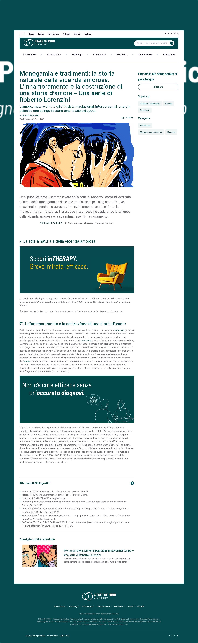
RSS (126, 624)
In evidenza (53, 34)
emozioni (119, 330)
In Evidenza (145, 125)
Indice (41, 34)
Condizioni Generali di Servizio (94, 624)
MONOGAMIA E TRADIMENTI (51, 223)
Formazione (169, 54)
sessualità (86, 340)
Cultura (130, 606)
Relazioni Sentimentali (150, 103)
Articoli (66, 34)
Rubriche (171, 132)
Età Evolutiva (29, 54)
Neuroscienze (145, 54)
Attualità (140, 606)
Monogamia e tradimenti (151, 132)
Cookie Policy (64, 636)
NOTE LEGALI (75, 624)
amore (27, 361)
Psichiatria (122, 54)
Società (168, 103)
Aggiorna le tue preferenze (35, 636)
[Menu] (22, 34)
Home (31, 34)
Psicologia (77, 54)
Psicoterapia (99, 54)
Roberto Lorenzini (30, 115)
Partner (87, 34)
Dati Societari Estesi (115, 624)
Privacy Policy (52, 636)
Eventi (77, 34)
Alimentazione (53, 54)
